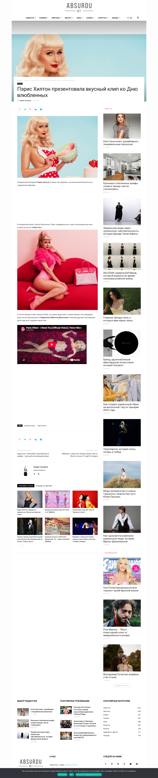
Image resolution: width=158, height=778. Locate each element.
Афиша (115, 18)
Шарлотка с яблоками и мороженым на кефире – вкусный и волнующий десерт (33, 455)
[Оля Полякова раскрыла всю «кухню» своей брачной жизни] (122, 571)
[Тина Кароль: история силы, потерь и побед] (122, 432)
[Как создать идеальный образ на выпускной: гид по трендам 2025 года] (122, 387)
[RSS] (124, 764)
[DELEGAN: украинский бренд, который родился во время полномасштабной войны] (122, 256)
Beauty (68, 18)
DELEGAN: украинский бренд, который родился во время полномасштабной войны (120, 275)
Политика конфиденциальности (88, 774)
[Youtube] (137, 764)
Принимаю (62, 774)
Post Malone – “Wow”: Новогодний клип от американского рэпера (116, 632)
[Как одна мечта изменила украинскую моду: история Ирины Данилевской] (122, 519)
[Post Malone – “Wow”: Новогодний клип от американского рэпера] (122, 613)
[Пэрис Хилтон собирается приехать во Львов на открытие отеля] (29, 499)
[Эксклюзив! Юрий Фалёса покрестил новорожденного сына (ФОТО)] (66, 736)
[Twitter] (130, 764)
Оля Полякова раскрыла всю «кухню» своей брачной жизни (120, 589)
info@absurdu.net (71, 765)
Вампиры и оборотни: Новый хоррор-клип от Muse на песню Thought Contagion (80, 455)
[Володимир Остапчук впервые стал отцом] (122, 657)
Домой (19, 80)
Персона (56, 18)
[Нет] (155, 773)
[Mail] (118, 764)
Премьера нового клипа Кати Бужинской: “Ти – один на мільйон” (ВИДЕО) (57, 539)
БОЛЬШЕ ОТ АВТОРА (44, 486)
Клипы (90, 18)
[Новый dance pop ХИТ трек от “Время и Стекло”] (85, 499)
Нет (71, 774)
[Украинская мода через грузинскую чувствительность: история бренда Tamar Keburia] (122, 211)
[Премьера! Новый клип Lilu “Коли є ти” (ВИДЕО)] (57, 499)
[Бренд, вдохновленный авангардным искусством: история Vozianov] (122, 343)
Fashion (42, 18)
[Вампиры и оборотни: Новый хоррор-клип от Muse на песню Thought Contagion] (85, 526)
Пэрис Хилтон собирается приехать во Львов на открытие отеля (29, 512)
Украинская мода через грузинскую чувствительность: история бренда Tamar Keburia (121, 231)
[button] (138, 18)
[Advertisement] (57, 206)
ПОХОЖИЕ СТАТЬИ (26, 486)
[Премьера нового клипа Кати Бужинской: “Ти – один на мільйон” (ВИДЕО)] (57, 526)
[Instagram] (39, 474)
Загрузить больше (121, 685)
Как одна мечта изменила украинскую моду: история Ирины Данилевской (118, 538)
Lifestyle (102, 18)
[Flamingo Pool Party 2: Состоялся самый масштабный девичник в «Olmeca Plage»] (66, 710)
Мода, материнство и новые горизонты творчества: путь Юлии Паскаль (119, 494)
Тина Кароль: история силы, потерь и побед (119, 450)
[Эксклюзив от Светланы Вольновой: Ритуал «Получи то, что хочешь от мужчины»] (66, 724)
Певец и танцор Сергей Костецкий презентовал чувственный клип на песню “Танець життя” (29, 539)
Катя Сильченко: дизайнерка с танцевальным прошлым (121, 143)
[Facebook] (35, 474)
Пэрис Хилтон (42, 425)
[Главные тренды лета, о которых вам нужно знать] (122, 301)
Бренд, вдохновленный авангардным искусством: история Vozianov (118, 362)
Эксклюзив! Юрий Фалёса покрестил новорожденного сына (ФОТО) (85, 735)
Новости (30, 18)
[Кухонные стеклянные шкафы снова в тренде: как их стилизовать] (122, 166)
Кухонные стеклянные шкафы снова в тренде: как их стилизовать (120, 186)
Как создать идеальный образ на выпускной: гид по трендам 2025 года (121, 407)
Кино (79, 18)
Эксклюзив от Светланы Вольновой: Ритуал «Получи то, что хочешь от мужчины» (85, 723)
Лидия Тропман (25, 100)
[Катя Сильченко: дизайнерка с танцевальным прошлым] (122, 126)
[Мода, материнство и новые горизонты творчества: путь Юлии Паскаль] (122, 474)
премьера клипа (29, 425)
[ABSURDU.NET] (79, 7)
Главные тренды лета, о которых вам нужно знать (118, 319)
